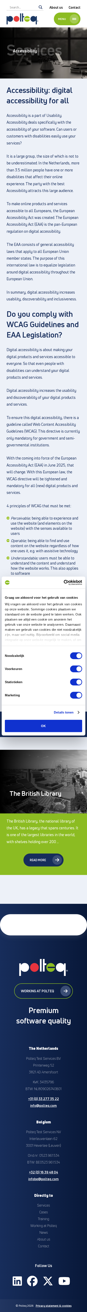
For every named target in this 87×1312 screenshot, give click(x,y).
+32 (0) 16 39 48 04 (43, 1172)
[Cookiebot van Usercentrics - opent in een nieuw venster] (63, 582)
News (43, 1232)
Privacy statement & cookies (54, 1306)
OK (43, 725)
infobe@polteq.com (43, 1179)
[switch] (76, 668)
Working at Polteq (37, 991)
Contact (74, 7)
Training (43, 1219)
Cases (43, 1212)
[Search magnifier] (41, 7)
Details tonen (63, 712)
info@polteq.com (43, 1105)
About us (56, 7)
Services (43, 1205)
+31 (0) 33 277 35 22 (43, 1098)
